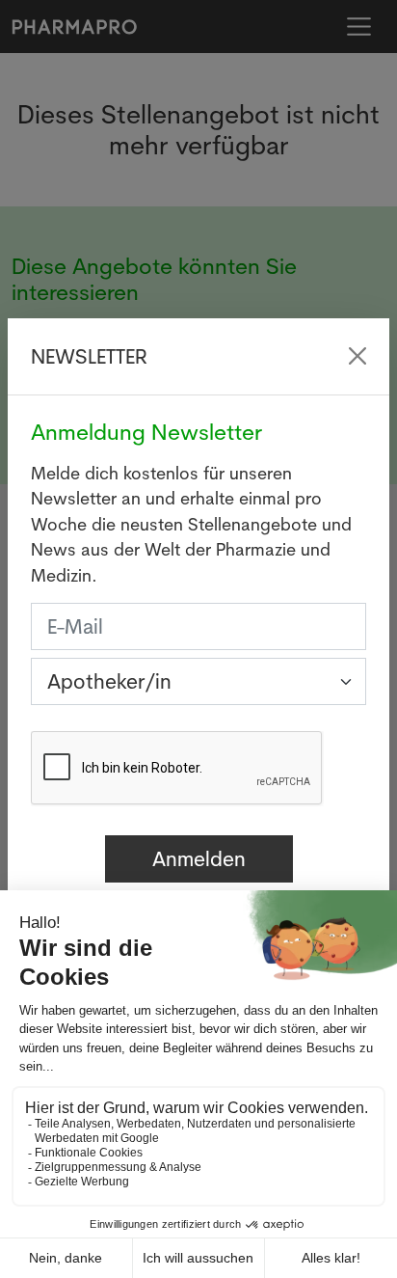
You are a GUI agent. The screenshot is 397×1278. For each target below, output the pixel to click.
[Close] (357, 356)
